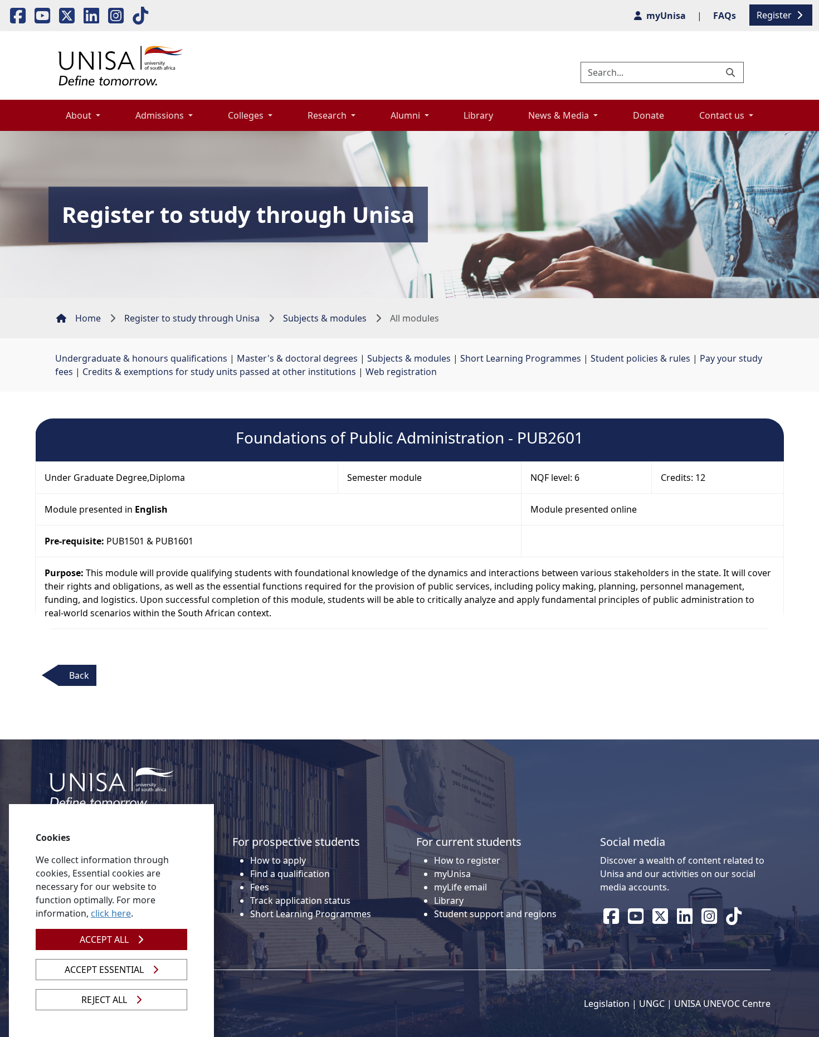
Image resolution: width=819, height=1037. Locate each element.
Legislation (607, 1003)
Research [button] (328, 115)
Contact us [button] (723, 115)
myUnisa (452, 874)
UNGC (652, 1003)
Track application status (300, 900)
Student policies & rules (640, 358)
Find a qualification (290, 874)
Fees (259, 887)
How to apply (278, 860)
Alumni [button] (406, 115)
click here (111, 913)
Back (79, 675)
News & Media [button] (559, 115)
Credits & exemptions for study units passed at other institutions (219, 372)
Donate (648, 115)
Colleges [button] (247, 115)
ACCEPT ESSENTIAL (104, 969)
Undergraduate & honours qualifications (141, 358)
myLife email (460, 887)
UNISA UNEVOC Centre (722, 1003)
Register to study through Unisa (192, 318)
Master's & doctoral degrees (297, 358)
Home (88, 318)
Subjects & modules (325, 318)
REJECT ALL (104, 1000)
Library (478, 115)
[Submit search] (731, 72)
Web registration (401, 372)
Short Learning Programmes (520, 358)
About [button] (80, 115)
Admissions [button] (160, 115)
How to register (467, 860)
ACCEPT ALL (104, 939)
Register (775, 15)
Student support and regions (495, 914)
